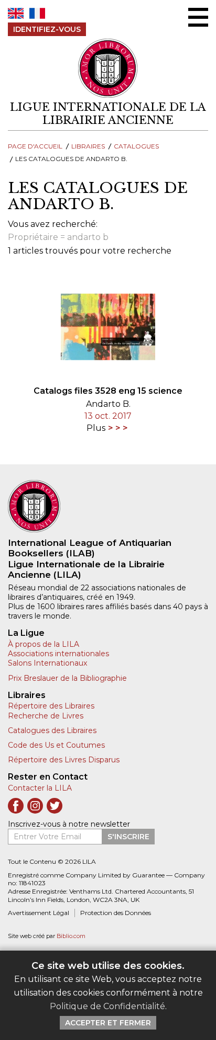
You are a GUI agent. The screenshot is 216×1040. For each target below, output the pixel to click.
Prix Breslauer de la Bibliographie (67, 678)
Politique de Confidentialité (107, 1006)
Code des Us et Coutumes (56, 745)
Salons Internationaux (47, 663)
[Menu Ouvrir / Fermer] (198, 17)
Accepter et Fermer (108, 1022)
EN (16, 13)
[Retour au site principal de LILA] (108, 68)
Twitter (54, 806)
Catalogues (136, 146)
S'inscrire (128, 836)
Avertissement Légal (38, 913)
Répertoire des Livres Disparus (64, 759)
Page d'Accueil (35, 146)
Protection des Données (115, 913)
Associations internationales (58, 653)
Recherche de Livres (45, 716)
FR (37, 13)
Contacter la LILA (40, 788)
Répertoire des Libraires (51, 706)
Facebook (16, 806)
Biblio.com (71, 936)
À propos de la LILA (43, 644)
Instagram (35, 806)
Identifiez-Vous (47, 29)
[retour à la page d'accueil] (108, 506)
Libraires (88, 146)
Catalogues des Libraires (52, 730)
